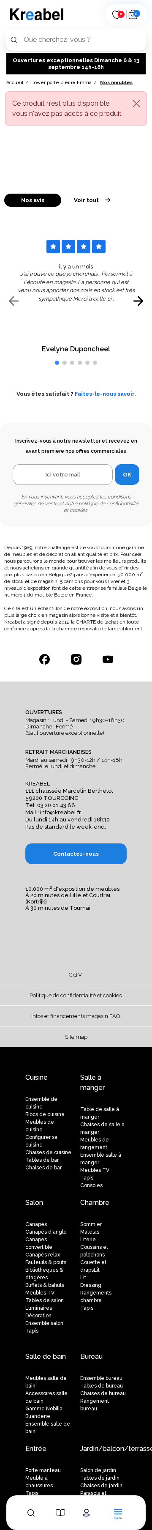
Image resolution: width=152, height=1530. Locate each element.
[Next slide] (138, 301)
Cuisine (36, 1077)
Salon (34, 1203)
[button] (57, 363)
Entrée (35, 1449)
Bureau (91, 1356)
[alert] (76, 108)
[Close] (136, 103)
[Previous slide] (13, 301)
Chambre (94, 1203)
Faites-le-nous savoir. (105, 394)
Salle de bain (45, 1356)
